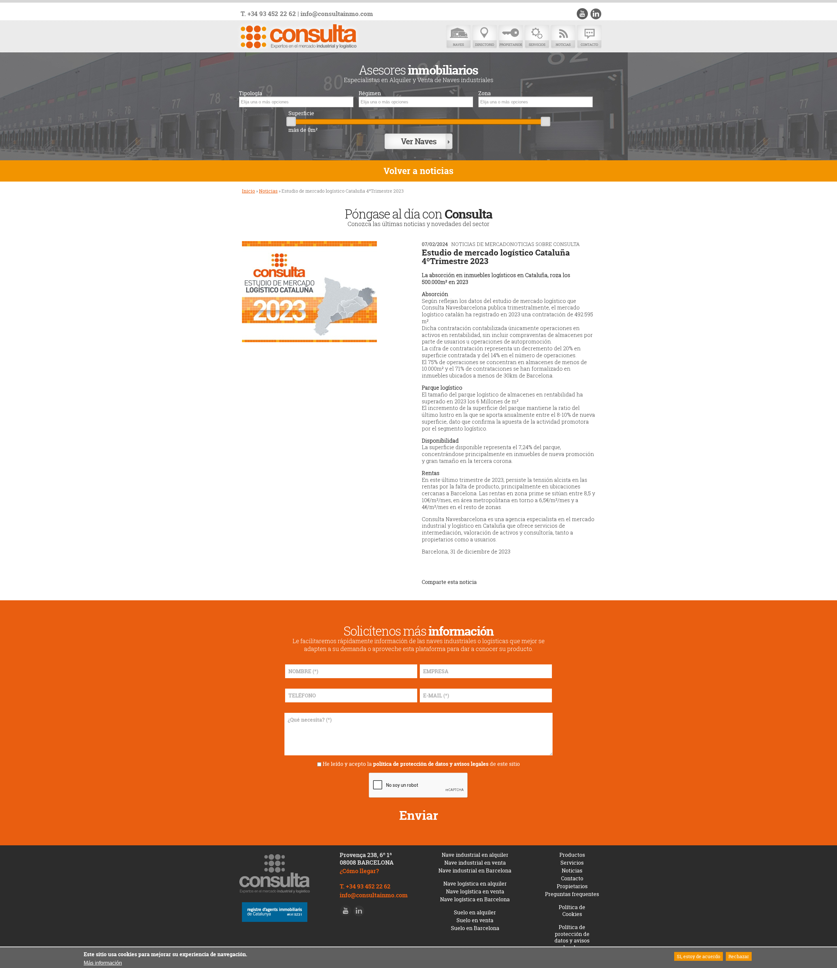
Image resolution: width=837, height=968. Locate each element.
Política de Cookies (572, 911)
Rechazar (738, 956)
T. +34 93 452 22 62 (268, 14)
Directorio (484, 37)
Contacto (589, 37)
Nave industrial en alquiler (475, 854)
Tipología (250, 93)
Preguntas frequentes (572, 894)
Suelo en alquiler (475, 912)
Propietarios (510, 37)
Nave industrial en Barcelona (474, 870)
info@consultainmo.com (336, 14)
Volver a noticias (418, 171)
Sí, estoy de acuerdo (698, 956)
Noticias (563, 37)
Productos (572, 854)
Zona (484, 93)
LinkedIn (596, 14)
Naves (458, 37)
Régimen (370, 93)
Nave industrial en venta (475, 862)
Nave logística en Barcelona (475, 899)
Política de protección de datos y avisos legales (572, 937)
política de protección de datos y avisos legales (430, 763)
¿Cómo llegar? (359, 871)
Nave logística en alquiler (475, 883)
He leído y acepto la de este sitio (421, 763)
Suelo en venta (474, 920)
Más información (103, 963)
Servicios (536, 37)
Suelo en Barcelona (475, 928)
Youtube (582, 14)
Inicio (248, 191)
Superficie (301, 113)
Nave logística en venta (475, 891)
